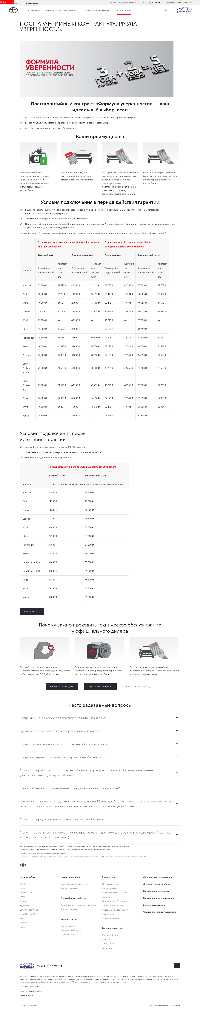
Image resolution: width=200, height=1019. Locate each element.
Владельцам (32, 2)
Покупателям (14, 2)
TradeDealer (175, 1005)
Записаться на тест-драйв (62, 686)
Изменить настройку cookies (31, 991)
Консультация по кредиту (138, 686)
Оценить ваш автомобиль (100, 686)
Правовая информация (29, 986)
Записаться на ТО (32, 611)
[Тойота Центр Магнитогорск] (184, 10)
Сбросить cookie (26, 995)
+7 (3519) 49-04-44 (151, 2)
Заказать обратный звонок (179, 2)
